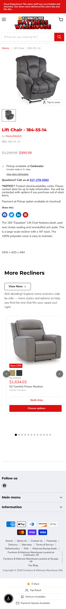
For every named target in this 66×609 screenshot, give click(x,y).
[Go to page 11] (47, 435)
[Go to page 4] (25, 435)
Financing (52, 541)
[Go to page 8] (37, 435)
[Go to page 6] (31, 435)
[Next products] (59, 373)
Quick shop (36, 400)
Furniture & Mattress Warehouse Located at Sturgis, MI (31, 560)
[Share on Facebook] (4, 215)
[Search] (59, 37)
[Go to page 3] (22, 435)
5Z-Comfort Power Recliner (26, 386)
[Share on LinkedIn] (18, 215)
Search (9, 541)
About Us (22, 541)
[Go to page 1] (16, 435)
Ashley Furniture (17, 390)
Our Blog (33, 565)
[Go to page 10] (44, 435)
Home (5, 48)
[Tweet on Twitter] (11, 215)
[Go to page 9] (41, 435)
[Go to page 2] (19, 435)
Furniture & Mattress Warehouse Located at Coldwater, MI (31, 554)
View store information (17, 174)
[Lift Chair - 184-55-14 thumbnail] (9, 115)
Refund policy (12, 548)
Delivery (13, 544)
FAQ (26, 548)
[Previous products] (6, 373)
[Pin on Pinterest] (25, 215)
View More (16, 286)
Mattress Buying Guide (44, 548)
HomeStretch (14, 136)
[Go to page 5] (28, 435)
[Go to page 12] (50, 435)
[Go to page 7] (34, 435)
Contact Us (37, 541)
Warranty (27, 544)
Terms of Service (45, 544)
